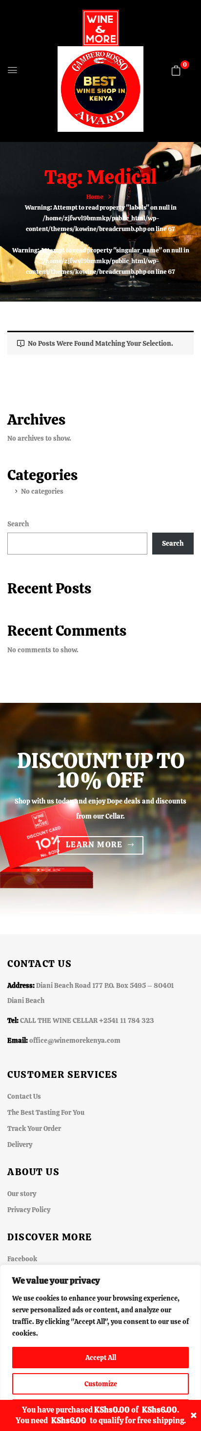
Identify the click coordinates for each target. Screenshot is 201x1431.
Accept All (100, 1357)
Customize (100, 1383)
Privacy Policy (28, 1209)
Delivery (19, 1144)
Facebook (22, 1258)
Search (18, 523)
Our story (21, 1193)
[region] (100, 1348)
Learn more (94, 845)
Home (94, 197)
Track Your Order (34, 1128)
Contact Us (24, 1096)
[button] (176, 70)
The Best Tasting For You (45, 1112)
